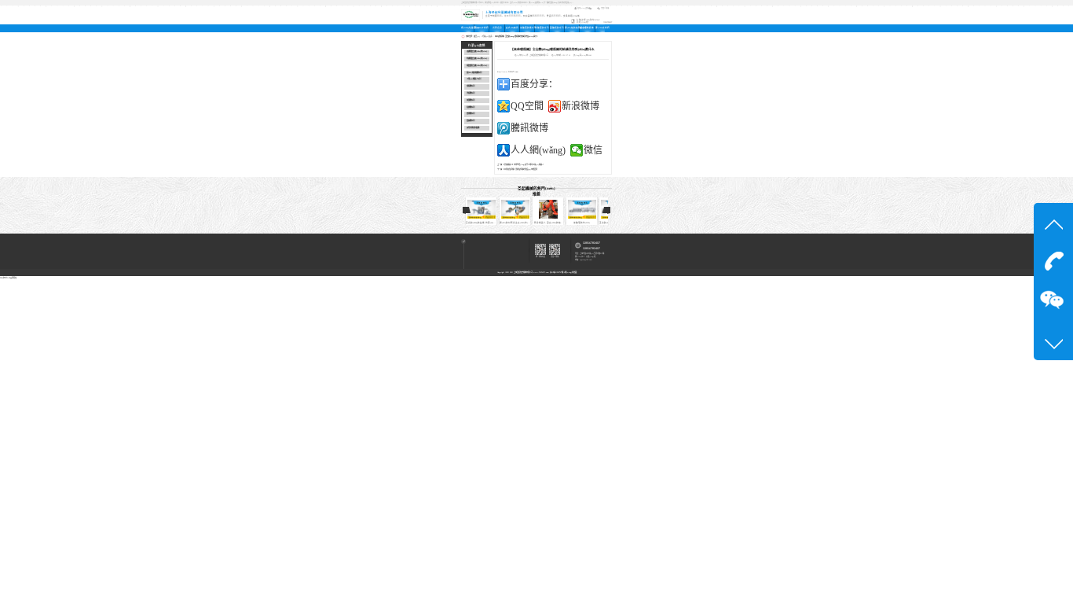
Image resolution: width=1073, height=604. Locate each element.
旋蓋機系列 (470, 100)
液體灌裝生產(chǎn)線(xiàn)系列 (478, 51)
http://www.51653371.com (507, 71)
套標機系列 (470, 113)
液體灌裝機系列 (527, 28)
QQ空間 (527, 106)
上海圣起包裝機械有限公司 (523, 272)
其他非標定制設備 (473, 128)
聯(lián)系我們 (600, 28)
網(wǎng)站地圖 (571, 272)
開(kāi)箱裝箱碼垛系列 (572, 28)
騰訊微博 (529, 128)
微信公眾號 (605, 8)
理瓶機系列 (470, 86)
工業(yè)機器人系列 (474, 79)
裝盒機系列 (470, 121)
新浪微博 (580, 106)
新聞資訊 (497, 28)
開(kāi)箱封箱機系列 (474, 73)
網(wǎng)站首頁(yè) (467, 28)
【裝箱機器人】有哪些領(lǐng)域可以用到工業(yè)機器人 (524, 164)
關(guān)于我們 (481, 28)
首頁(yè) (477, 36)
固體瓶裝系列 (557, 28)
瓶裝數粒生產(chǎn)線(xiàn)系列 (478, 65)
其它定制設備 (587, 28)
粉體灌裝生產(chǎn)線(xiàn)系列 (478, 58)
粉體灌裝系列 (542, 28)
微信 (593, 150)
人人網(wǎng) (538, 150)
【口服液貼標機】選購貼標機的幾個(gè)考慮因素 (520, 169)
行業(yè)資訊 (487, 36)
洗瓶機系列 (470, 93)
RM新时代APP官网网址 (8, 277)
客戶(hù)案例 (512, 28)
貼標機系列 (470, 107)
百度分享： (534, 84)
